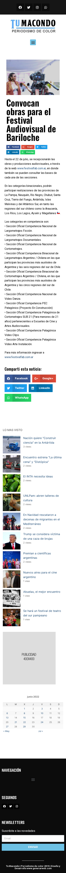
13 (7, 717)
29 (24, 726)
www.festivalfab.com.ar (31, 168)
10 (42, 713)
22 (24, 722)
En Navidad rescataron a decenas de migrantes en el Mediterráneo (41, 519)
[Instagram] (37, 7)
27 (7, 726)
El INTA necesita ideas (38, 476)
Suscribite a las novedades (18, 831)
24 (42, 722)
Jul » (40, 731)
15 (24, 717)
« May (6, 731)
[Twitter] (29, 7)
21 (16, 722)
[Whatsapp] (45, 7)
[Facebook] (20, 7)
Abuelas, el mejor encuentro (41, 591)
